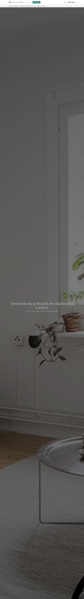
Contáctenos (36, 2)
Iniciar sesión (71, 2)
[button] (65, 2)
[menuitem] (27, 2)
